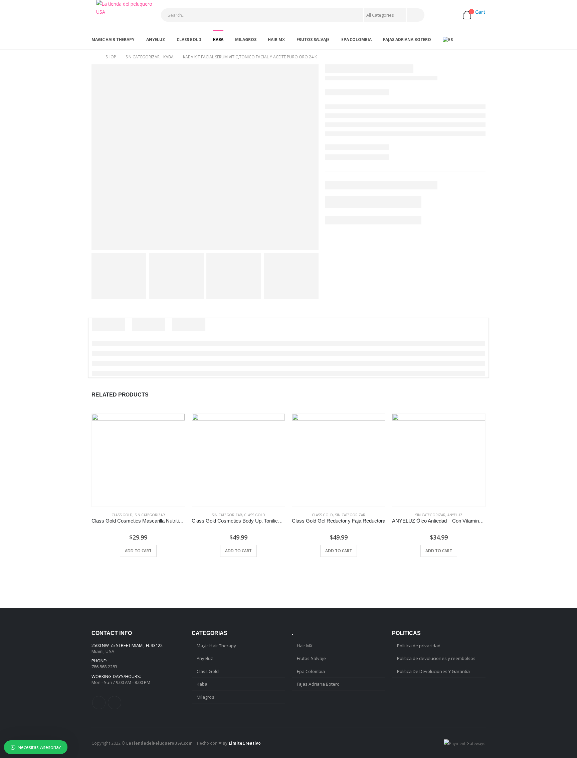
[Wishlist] (450, 14)
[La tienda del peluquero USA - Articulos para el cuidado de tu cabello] (126, 8)
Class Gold (189, 39)
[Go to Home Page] (93, 57)
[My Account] (434, 14)
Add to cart (138, 551)
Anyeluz (155, 39)
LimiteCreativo (245, 743)
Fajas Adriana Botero (407, 39)
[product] (138, 460)
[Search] (415, 15)
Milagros (245, 39)
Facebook (99, 702)
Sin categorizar (150, 515)
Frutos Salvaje (313, 39)
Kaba (218, 39)
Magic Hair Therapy (113, 39)
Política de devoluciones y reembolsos (436, 658)
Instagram (114, 702)
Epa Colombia (356, 39)
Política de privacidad (418, 646)
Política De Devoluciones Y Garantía (433, 671)
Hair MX (276, 39)
